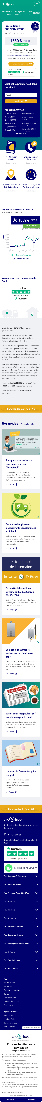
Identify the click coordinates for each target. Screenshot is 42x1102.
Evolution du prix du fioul (12, 1001)
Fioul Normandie (10, 918)
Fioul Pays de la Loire (12, 960)
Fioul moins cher (9, 1005)
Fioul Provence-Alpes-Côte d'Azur (16, 893)
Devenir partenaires (10, 1023)
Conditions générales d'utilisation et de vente (19, 1030)
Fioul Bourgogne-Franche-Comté (16, 943)
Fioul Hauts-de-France (12, 884)
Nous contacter (9, 1026)
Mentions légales (9, 1019)
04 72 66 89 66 (14, 834)
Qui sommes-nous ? (11, 1015)
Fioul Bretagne (9, 952)
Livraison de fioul (10, 997)
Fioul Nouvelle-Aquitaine (13, 926)
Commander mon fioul (18, 408)
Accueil (4, 11)
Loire (30, 11)
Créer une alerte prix (20, 64)
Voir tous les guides (27, 424)
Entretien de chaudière (12, 990)
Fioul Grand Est (9, 901)
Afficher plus (21, 133)
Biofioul (6, 994)
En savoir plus (11, 163)
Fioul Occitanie (9, 910)
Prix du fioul (8, 986)
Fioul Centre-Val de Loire (13, 935)
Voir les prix (19, 101)
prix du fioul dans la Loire (19, 55)
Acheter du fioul (9, 982)
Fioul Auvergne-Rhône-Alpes (15, 876)
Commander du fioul (18, 809)
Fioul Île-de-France (11, 968)
